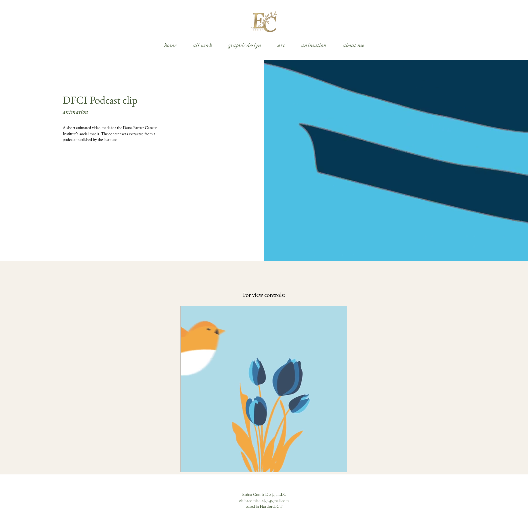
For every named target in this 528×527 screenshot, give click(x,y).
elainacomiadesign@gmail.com (264, 500)
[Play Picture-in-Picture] (328, 464)
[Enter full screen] (339, 464)
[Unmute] (199, 464)
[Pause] (189, 464)
